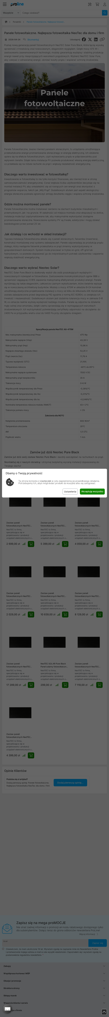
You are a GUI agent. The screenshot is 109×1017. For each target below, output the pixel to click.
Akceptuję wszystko (92, 491)
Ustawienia (70, 491)
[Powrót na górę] (104, 1012)
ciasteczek (45, 481)
